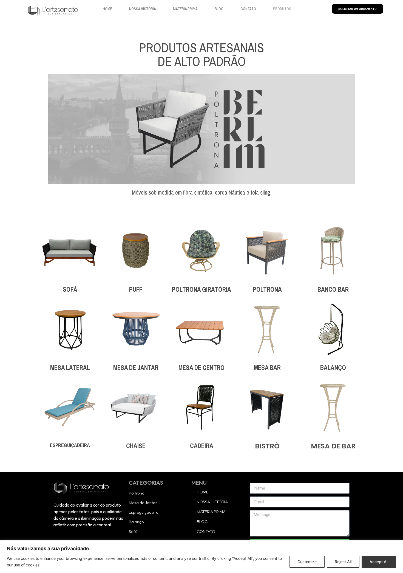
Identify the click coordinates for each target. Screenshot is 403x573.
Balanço (136, 521)
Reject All (343, 561)
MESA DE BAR (333, 446)
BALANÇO (333, 367)
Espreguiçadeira (143, 512)
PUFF (135, 289)
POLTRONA (267, 289)
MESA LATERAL (70, 367)
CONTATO (248, 8)
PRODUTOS (282, 8)
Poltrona (136, 493)
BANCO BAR (333, 289)
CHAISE (136, 446)
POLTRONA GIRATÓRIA (201, 289)
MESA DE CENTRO (201, 367)
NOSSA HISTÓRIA (142, 8)
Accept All (379, 561)
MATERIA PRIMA (185, 8)
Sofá (133, 531)
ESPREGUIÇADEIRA (70, 445)
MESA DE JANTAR (135, 367)
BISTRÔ (267, 446)
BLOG (219, 8)
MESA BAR (267, 367)
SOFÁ (70, 289)
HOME (107, 8)
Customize (307, 561)
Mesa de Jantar (143, 502)
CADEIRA (201, 446)
